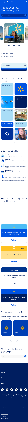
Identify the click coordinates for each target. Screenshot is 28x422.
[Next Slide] (19, 45)
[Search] (25, 15)
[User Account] (26, 2)
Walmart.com (3, 412)
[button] (7, 89)
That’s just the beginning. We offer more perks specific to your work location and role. (13, 181)
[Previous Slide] (9, 45)
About (2, 383)
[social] (2, 389)
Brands (3, 372)
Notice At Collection (4, 418)
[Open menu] (2, 2)
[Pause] (14, 45)
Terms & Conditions (4, 414)
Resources (4, 378)
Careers (3, 367)
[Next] (17, 341)
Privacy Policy (3, 416)
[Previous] (11, 341)
